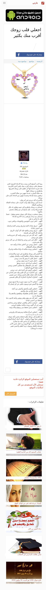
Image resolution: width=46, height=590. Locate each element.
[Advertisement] (23, 126)
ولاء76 (25, 163)
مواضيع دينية (22, 61)
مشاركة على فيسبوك (34, 55)
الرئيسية (39, 61)
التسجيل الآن (10, 394)
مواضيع (31, 61)
